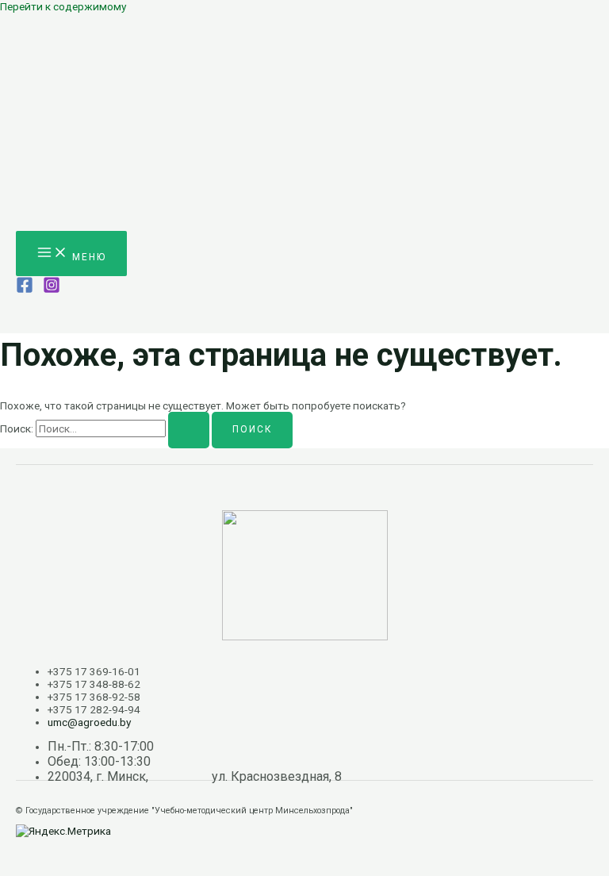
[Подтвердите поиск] (188, 430)
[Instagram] (51, 289)
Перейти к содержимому (63, 6)
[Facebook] (24, 289)
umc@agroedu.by (89, 722)
